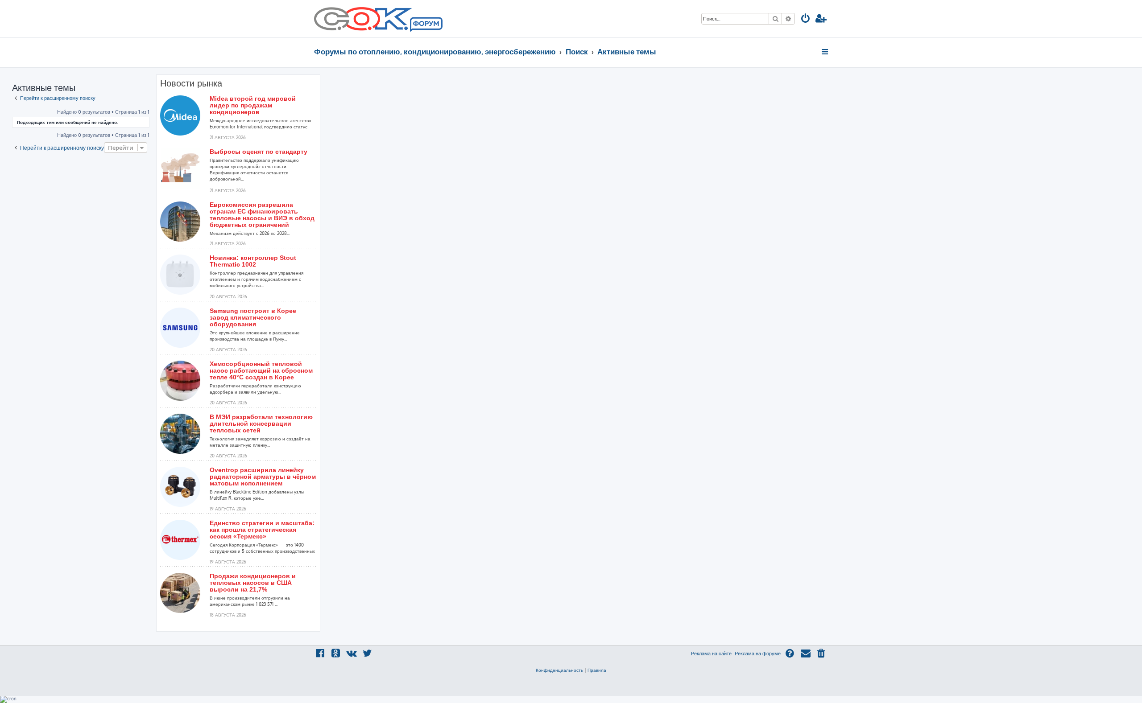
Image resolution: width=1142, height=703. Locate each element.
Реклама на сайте (711, 653)
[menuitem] (805, 19)
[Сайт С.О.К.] (378, 18)
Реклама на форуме (758, 653)
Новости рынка (191, 83)
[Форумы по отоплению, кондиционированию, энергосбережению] (426, 25)
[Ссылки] (825, 52)
